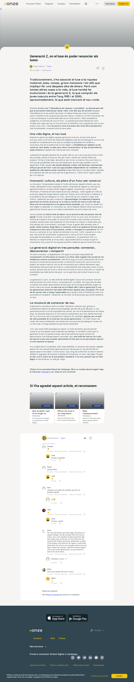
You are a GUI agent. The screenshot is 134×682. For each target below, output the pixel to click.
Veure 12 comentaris (48, 443)
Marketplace (74, 4)
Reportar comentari (75, 451)
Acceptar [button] (119, 676)
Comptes (61, 4)
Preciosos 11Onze (33, 4)
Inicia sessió (110, 4)
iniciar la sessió (53, 595)
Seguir (49, 66)
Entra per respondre (61, 451)
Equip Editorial (39, 66)
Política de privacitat (81, 665)
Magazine (49, 4)
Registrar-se (123, 4)
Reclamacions (98, 665)
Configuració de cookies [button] (99, 676)
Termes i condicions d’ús (59, 665)
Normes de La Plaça (38, 665)
